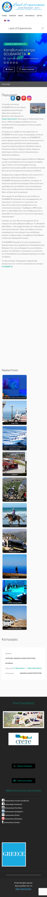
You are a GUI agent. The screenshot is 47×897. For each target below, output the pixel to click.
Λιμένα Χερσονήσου (9, 119)
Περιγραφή (6, 84)
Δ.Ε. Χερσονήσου (13, 58)
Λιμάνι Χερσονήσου (30, 58)
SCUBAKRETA (7, 267)
